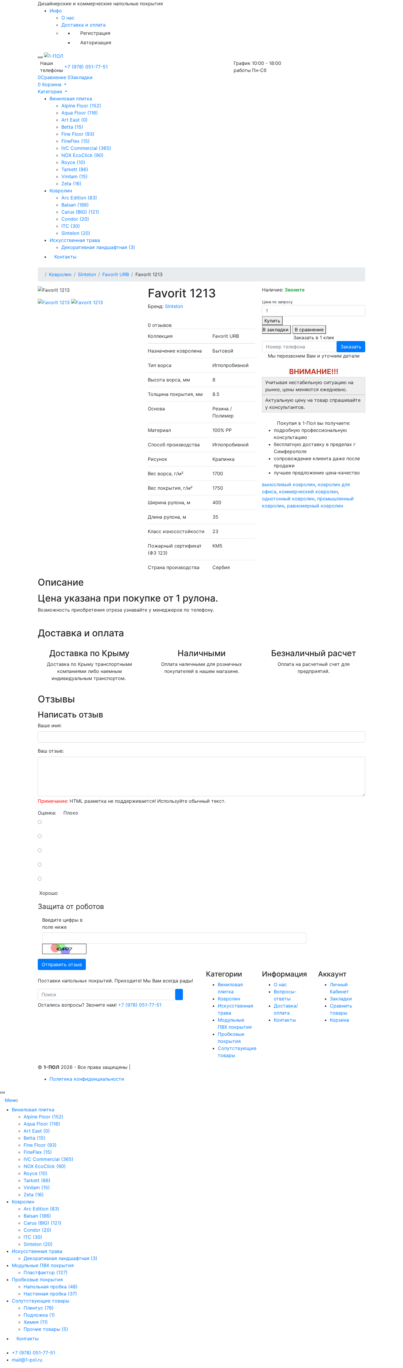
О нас (67, 18)
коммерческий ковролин (308, 491)
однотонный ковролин (288, 499)
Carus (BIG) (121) (80, 212)
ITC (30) (70, 226)
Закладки (341, 999)
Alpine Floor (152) (81, 106)
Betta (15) (72, 127)
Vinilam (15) (74, 176)
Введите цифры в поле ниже (62, 923)
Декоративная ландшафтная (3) (98, 247)
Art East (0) (74, 120)
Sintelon (87, 274)
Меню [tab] (11, 1100)
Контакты (65, 257)
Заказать (350, 347)
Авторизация (95, 42)
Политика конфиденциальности (87, 1079)
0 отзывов (160, 325)
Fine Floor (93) (77, 134)
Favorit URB (115, 274)
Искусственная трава (75, 240)
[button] (52, 84)
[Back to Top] (2, 1092)
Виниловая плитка (71, 98)
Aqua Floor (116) (79, 113)
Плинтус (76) (39, 1308)
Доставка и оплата (83, 25)
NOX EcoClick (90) (82, 155)
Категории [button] (51, 91)
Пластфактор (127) (46, 1272)
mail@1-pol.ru (27, 1360)
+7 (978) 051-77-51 (86, 67)
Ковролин (61, 191)
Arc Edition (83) (79, 198)
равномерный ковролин (315, 506)
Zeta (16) (71, 183)
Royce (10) (73, 162)
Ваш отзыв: (51, 751)
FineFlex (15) (75, 141)
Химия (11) (36, 1322)
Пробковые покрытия (37, 1279)
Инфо (56, 11)
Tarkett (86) (74, 169)
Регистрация (95, 33)
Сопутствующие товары (40, 1301)
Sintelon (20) (75, 233)
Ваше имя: (50, 725)
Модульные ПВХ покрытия (43, 1265)
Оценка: (47, 813)
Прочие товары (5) (46, 1329)
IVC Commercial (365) (86, 148)
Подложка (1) (39, 1315)
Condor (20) (75, 219)
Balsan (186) (75, 205)
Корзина (339, 1020)
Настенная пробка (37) (50, 1294)
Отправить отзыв (62, 964)
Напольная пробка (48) (51, 1287)
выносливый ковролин (288, 484)
